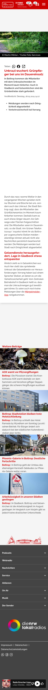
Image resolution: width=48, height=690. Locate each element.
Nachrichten (8, 568)
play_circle (37, 684)
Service (6, 575)
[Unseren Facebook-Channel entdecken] (7, 654)
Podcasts (6, 553)
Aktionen (6, 583)
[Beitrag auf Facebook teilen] (18, 66)
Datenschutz (21, 645)
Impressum (6, 645)
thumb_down (32, 683)
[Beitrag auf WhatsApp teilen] (13, 66)
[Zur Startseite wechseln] (7, 4)
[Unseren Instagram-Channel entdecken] (11, 654)
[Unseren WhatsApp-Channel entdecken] (2, 654)
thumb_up (42, 683)
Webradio (7, 560)
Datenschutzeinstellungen (14, 649)
